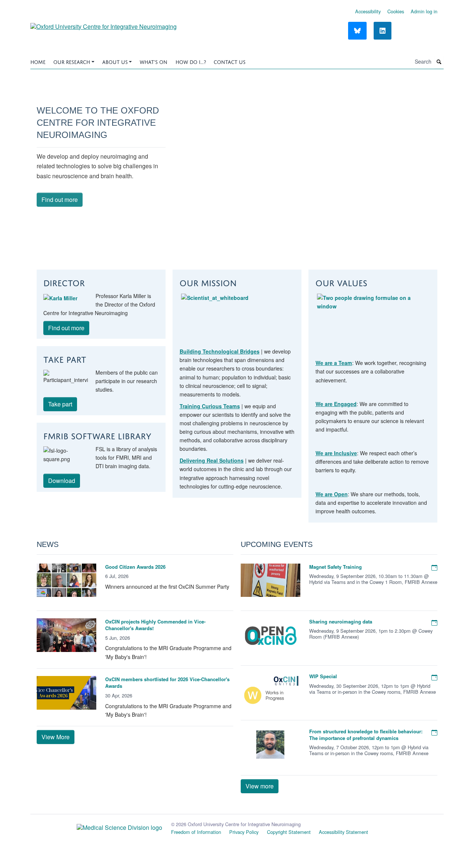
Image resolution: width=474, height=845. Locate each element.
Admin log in (424, 11)
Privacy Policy (243, 831)
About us (115, 61)
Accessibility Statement (343, 831)
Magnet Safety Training (335, 566)
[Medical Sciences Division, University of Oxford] (96, 825)
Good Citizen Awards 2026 (135, 566)
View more (260, 786)
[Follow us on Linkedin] (382, 31)
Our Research (71, 61)
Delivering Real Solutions (212, 460)
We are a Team (334, 362)
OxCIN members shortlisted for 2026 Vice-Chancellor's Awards (167, 682)
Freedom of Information (196, 831)
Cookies (395, 11)
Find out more (59, 199)
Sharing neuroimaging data (340, 621)
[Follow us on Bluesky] (357, 31)
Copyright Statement (289, 831)
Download (61, 480)
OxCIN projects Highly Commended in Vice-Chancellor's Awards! (155, 625)
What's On (153, 61)
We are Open (332, 494)
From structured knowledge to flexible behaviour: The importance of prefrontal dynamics (366, 734)
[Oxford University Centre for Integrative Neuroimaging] (103, 24)
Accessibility (368, 11)
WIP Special (323, 676)
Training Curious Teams (210, 406)
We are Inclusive (336, 453)
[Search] (439, 61)
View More (55, 737)
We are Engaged (336, 404)
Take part (60, 404)
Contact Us (230, 61)
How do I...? (191, 61)
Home (38, 61)
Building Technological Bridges (220, 351)
